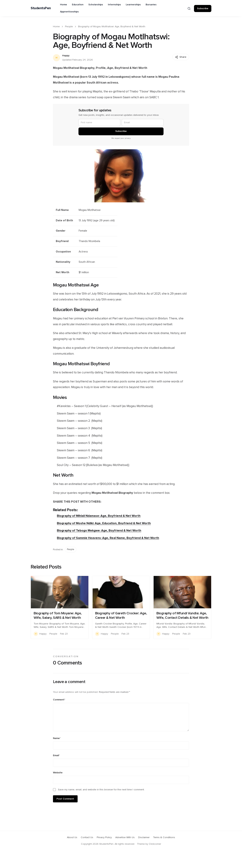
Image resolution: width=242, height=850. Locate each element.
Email (56, 755)
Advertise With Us (125, 837)
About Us (72, 837)
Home (63, 4)
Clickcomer (155, 844)
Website (58, 772)
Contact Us (87, 837)
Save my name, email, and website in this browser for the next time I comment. (101, 789)
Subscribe (202, 8)
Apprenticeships (69, 11)
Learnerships (133, 4)
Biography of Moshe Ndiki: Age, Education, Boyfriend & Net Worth (104, 523)
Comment (59, 699)
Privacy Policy (104, 837)
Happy (65, 55)
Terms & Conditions (164, 837)
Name (57, 738)
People (69, 26)
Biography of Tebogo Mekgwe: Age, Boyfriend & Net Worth (99, 530)
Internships (114, 4)
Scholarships (95, 4)
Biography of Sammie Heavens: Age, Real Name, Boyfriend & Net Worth (108, 538)
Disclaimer (144, 837)
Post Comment (65, 799)
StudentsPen (41, 8)
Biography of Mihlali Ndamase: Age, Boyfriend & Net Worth (98, 516)
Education (77, 4)
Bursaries (151, 4)
